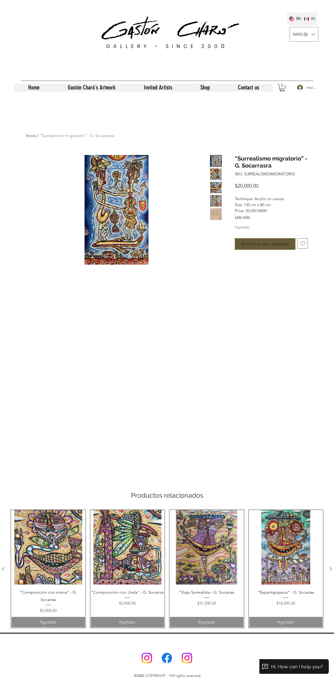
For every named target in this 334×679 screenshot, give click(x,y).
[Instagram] (147, 658)
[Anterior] (3, 569)
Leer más (242, 216)
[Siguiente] (331, 569)
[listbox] (304, 34)
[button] (304, 34)
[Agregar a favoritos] (302, 243)
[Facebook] (167, 658)
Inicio (31, 135)
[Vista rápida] (48, 547)
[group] (167, 568)
